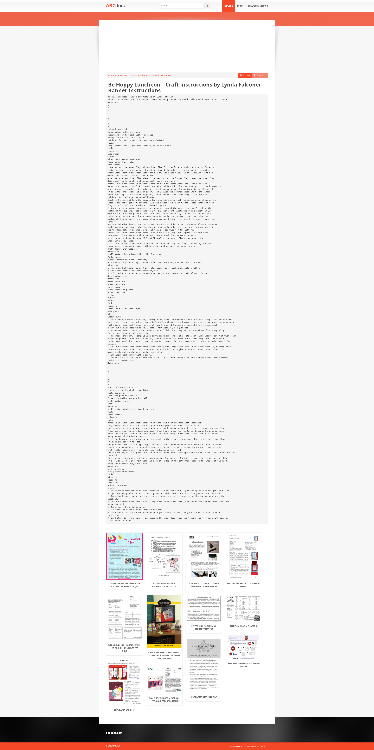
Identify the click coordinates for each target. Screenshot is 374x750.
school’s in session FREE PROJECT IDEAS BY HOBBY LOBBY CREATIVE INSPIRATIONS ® (164, 655)
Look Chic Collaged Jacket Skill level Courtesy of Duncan (164, 699)
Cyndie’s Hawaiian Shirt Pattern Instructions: (164, 585)
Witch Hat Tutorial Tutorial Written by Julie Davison (204, 585)
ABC (116, 5)
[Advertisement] (187, 46)
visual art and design (140, 75)
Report (246, 75)
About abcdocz (237, 746)
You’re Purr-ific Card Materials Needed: (243, 585)
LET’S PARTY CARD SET (124, 710)
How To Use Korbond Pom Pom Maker (244, 665)
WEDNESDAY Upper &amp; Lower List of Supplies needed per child (124, 648)
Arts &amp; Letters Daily (204, 697)
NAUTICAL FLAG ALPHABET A (243, 626)
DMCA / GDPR (252, 746)
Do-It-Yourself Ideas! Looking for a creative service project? (124, 585)
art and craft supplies (161, 75)
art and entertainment (118, 75)
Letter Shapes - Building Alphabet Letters (203, 627)
